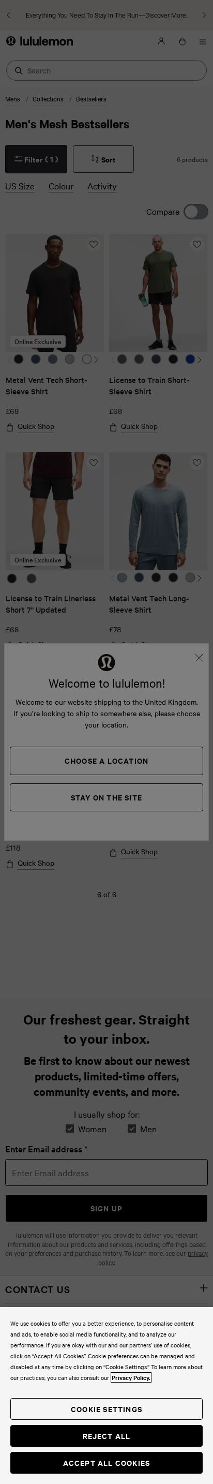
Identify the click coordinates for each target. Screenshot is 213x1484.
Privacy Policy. (131, 1377)
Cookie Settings (106, 1408)
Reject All (107, 1435)
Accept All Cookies (106, 1462)
